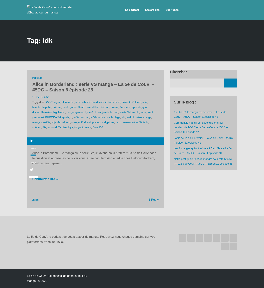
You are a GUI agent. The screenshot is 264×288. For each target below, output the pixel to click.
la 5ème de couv (100, 117)
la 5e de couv (81, 117)
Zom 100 (97, 127)
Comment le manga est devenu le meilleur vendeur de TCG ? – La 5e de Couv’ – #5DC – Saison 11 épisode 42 (201, 127)
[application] (95, 142)
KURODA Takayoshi (57, 117)
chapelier (46, 107)
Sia (44, 127)
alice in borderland (109, 102)
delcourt (104, 107)
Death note (84, 107)
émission (125, 107)
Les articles (152, 9)
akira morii (68, 102)
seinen (127, 122)
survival (52, 127)
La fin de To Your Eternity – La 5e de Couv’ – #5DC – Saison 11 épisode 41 (203, 140)
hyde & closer (93, 112)
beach (36, 107)
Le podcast (132, 9)
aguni (57, 102)
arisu (125, 102)
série (135, 122)
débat (95, 107)
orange (75, 122)
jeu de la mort (110, 112)
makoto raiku (134, 117)
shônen (36, 127)
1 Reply (154, 199)
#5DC (49, 102)
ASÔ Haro (135, 102)
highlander (59, 112)
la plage (115, 117)
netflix (46, 122)
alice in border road (86, 102)
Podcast (37, 78)
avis (144, 102)
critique (57, 107)
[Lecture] (31, 141)
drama (114, 107)
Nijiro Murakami (61, 122)
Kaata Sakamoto (129, 112)
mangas (37, 122)
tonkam (86, 127)
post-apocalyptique (103, 122)
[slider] (34, 176)
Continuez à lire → (45, 179)
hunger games (75, 112)
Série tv (143, 122)
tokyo (77, 127)
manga (147, 117)
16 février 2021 (41, 97)
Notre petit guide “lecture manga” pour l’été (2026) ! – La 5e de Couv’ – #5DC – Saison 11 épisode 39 (203, 161)
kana (143, 112)
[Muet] (31, 170)
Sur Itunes (172, 9)
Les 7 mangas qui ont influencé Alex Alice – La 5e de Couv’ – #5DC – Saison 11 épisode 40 (202, 151)
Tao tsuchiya (65, 127)
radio (118, 122)
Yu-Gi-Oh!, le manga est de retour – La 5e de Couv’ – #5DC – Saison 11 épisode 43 (200, 114)
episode (136, 107)
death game (70, 107)
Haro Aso (46, 112)
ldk (123, 117)
